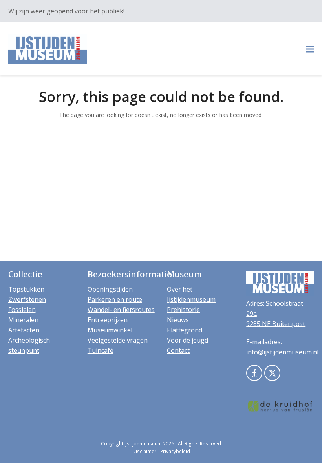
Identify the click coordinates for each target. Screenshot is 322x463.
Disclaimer (144, 451)
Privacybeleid (175, 451)
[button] (310, 49)
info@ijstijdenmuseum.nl (282, 352)
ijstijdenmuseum (143, 443)
